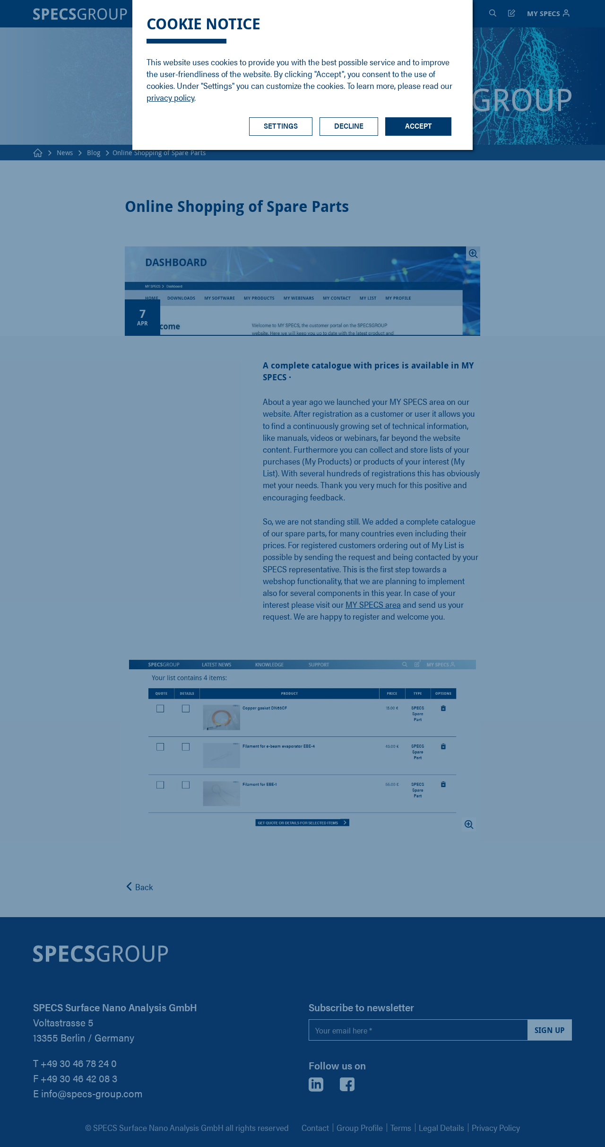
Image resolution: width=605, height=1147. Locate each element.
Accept (418, 125)
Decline (348, 125)
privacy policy (170, 97)
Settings (281, 125)
